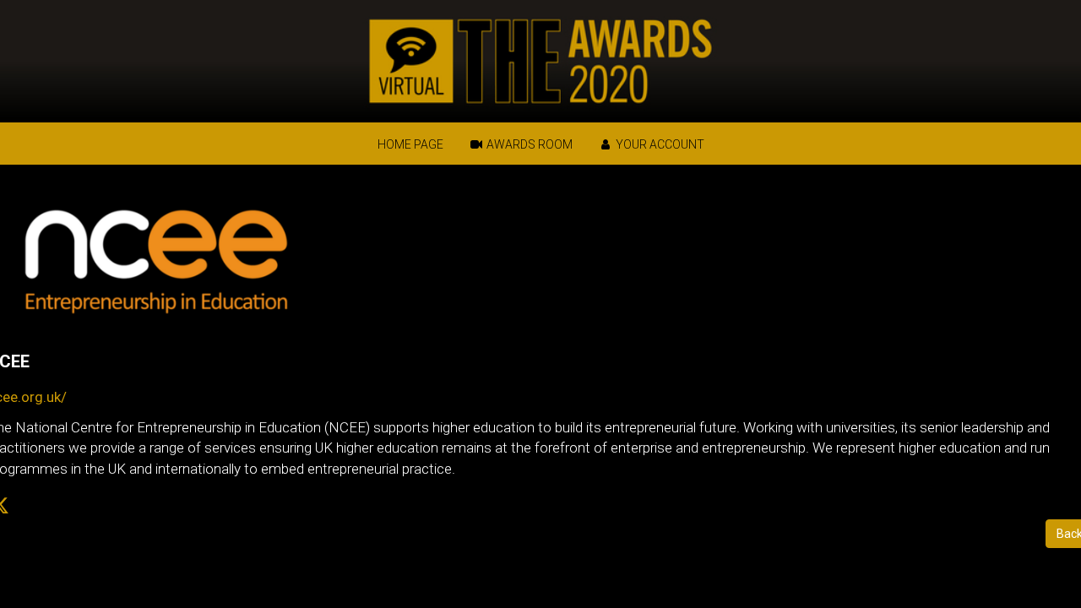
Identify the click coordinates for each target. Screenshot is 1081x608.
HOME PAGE (410, 144)
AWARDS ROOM (528, 144)
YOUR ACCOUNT (658, 144)
